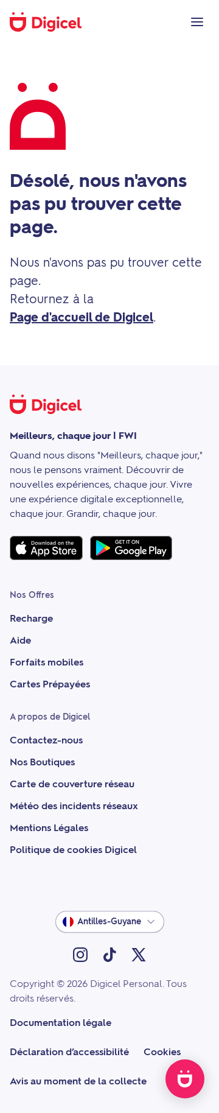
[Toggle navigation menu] (197, 22)
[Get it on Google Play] (131, 548)
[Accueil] (52, 22)
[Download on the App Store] (46, 548)
